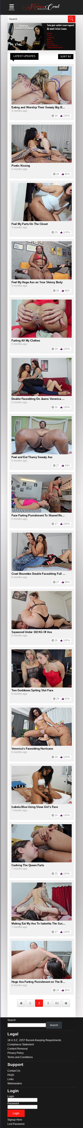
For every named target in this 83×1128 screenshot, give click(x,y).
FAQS (10, 1075)
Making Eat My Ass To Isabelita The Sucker (39, 923)
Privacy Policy (15, 1052)
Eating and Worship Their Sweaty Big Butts (39, 107)
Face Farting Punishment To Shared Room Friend (43, 515)
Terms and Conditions (20, 1057)
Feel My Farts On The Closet (29, 224)
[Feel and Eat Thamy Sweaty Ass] (41, 453)
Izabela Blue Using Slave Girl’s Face (34, 807)
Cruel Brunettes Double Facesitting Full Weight (41, 573)
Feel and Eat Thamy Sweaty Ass (31, 457)
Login (10, 1096)
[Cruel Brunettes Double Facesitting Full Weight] (41, 570)
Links (10, 1079)
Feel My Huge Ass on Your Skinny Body (37, 282)
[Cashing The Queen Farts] (41, 861)
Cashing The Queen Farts (27, 865)
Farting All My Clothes (25, 340)
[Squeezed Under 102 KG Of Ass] (41, 628)
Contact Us (13, 1070)
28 (56, 757)
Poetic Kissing (20, 165)
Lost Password (15, 1123)
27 (57, 465)
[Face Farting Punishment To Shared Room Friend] (41, 511)
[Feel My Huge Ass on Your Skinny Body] (41, 278)
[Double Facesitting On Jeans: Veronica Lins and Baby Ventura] (41, 395)
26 (56, 115)
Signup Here (14, 1119)
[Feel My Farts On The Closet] (41, 220)
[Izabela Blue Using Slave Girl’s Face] (41, 803)
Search (11, 1020)
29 (56, 232)
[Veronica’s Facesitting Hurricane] (41, 744)
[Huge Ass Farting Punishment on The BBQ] (41, 978)
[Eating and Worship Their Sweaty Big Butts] (41, 103)
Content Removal (17, 1048)
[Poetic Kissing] (41, 161)
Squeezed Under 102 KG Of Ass (31, 632)
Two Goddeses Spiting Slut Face (32, 690)
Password (13, 1103)
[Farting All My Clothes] (41, 336)
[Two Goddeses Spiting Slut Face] (41, 686)
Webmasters (14, 1083)
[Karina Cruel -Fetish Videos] (41, 10)
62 (57, 1003)
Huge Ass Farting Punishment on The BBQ (38, 981)
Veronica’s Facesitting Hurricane (32, 748)
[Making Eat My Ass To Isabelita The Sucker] (41, 919)
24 (56, 815)
